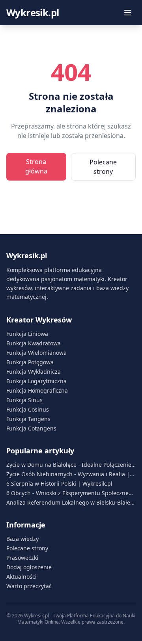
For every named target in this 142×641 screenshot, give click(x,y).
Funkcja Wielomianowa (36, 352)
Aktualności (21, 576)
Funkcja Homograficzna (37, 390)
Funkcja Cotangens (31, 428)
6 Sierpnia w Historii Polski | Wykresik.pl (59, 483)
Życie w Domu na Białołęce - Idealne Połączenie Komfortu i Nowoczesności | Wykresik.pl (68, 465)
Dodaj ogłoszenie (29, 567)
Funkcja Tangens (28, 419)
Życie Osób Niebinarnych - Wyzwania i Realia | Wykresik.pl (68, 474)
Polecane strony (103, 167)
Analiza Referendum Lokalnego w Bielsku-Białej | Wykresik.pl (69, 503)
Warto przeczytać (29, 586)
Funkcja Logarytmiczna (36, 381)
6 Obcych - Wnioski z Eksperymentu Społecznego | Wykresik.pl (70, 493)
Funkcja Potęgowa (30, 362)
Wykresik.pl (32, 12)
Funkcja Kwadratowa (33, 343)
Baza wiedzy (22, 538)
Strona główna (36, 166)
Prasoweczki (22, 557)
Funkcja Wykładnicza (33, 371)
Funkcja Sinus (24, 400)
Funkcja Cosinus (27, 409)
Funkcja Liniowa (27, 333)
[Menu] (128, 12)
